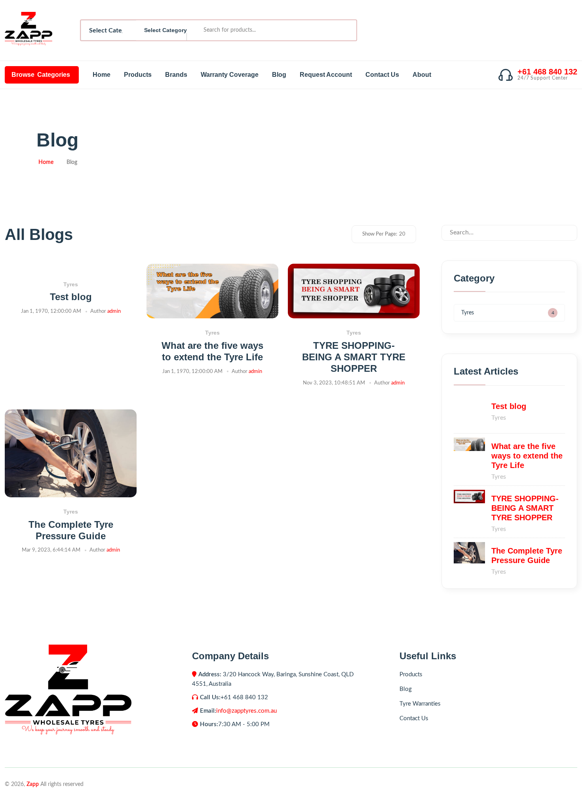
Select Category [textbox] (165, 30)
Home (101, 74)
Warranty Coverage (230, 74)
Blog (279, 74)
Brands (176, 74)
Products (138, 74)
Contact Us (382, 74)
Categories (40, 74)
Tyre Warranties (420, 704)
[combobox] (161, 30)
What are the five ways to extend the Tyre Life (212, 351)
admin (114, 311)
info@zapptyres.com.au (246, 711)
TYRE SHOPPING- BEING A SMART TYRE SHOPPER (353, 357)
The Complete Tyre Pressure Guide (71, 530)
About (422, 74)
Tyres (70, 284)
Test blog (71, 296)
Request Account (326, 74)
